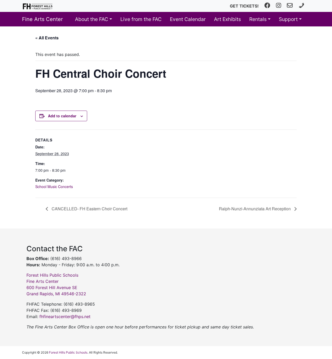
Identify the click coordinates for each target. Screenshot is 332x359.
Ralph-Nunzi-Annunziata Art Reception (255, 209)
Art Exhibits (227, 19)
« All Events (47, 38)
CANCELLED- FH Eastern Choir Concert (89, 209)
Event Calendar (188, 19)
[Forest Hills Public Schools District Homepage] (37, 6)
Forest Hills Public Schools (68, 352)
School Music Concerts (54, 186)
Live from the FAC (141, 19)
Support (288, 19)
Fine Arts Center (42, 19)
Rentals (258, 19)
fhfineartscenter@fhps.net (65, 316)
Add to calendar (62, 115)
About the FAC (91, 19)
